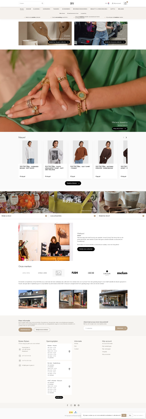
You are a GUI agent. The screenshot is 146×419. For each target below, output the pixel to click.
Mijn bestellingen (106, 346)
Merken (62, 13)
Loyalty (83, 13)
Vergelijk (104, 351)
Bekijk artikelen (72, 183)
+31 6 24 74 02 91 (26, 360)
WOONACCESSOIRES (80, 9)
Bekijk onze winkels (42, 329)
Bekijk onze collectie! (86, 249)
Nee (130, 415)
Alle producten (106, 354)
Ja (124, 415)
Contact (76, 349)
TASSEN (56, 9)
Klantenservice (72, 13)
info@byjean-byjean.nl (28, 365)
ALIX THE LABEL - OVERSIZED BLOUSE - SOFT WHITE (29, 167)
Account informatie (107, 343)
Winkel (76, 343)
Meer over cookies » (138, 415)
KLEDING (36, 9)
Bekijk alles (59, 397)
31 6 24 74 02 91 (26, 355)
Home (22, 9)
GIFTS (113, 9)
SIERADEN (46, 9)
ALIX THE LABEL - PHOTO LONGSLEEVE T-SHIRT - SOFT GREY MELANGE (54, 168)
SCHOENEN (66, 9)
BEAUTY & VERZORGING (99, 9)
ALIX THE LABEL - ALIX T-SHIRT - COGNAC (80, 167)
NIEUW (28, 9)
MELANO (121, 9)
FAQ (75, 346)
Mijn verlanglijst (106, 349)
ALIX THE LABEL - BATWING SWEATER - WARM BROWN (104, 167)
